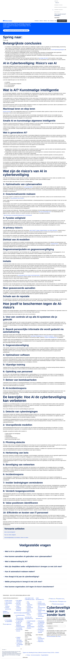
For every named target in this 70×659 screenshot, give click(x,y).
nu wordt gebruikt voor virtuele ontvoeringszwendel (28, 275)
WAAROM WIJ (39, 618)
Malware (29, 609)
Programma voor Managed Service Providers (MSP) (20, 646)
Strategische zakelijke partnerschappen (30, 625)
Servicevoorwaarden (51, 636)
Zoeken (52, 9)
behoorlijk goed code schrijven (17, 198)
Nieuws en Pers (41, 603)
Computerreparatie (31, 621)
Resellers (29, 628)
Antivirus (29, 610)
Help (55, 20)
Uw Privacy (18, 652)
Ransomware (30, 607)
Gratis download (62, 20)
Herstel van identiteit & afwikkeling (18, 624)
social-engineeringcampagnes (57, 49)
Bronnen (52, 20)
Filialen (28, 622)
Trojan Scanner (8, 602)
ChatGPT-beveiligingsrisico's (51, 337)
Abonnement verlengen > (58, 9)
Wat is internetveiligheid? (9, 532)
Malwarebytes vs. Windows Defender (41, 631)
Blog (28, 602)
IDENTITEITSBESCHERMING (20, 612)
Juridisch (57, 652)
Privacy (59, 636)
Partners (45, 20)
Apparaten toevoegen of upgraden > (60, 7)
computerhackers (54, 243)
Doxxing (29, 614)
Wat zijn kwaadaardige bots (45, 211)
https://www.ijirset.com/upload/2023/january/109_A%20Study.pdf (18, 215)
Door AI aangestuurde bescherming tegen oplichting (16, 30)
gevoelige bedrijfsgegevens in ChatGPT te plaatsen (42, 336)
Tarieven (41, 20)
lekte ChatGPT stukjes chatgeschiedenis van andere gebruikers (43, 230)
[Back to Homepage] (7, 21)
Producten (37, 20)
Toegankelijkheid (44, 655)
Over (49, 20)
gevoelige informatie (43, 58)
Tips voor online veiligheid (10, 534)
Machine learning (6, 111)
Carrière (40, 602)
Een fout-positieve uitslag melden (41, 610)
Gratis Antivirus (8, 603)
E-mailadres (49, 626)
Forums (39, 637)
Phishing (29, 606)
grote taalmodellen (28, 187)
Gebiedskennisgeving (42, 613)
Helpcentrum (41, 641)
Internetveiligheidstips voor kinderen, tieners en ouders (16, 537)
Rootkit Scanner (8, 600)
